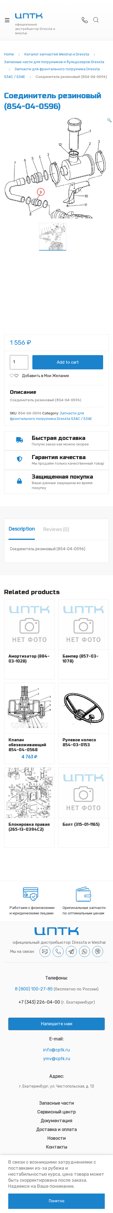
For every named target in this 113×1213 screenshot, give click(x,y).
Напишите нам (56, 1023)
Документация (56, 1120)
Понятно (56, 1201)
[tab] (22, 529)
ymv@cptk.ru (56, 1058)
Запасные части (56, 1103)
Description (22, 529)
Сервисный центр (56, 1111)
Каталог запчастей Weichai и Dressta (56, 54)
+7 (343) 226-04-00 (39, 1002)
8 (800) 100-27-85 (34, 989)
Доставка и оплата (56, 1129)
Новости (56, 1138)
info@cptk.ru (56, 1049)
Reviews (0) (56, 529)
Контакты (56, 1147)
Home (9, 54)
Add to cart (68, 362)
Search (96, 20)
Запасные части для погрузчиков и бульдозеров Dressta (54, 62)
